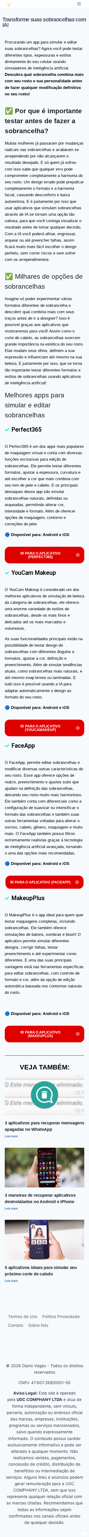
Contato (15, 1325)
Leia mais (11, 1136)
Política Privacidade (61, 1316)
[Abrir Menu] (79, 3)
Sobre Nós (38, 1325)
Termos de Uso (22, 1316)
